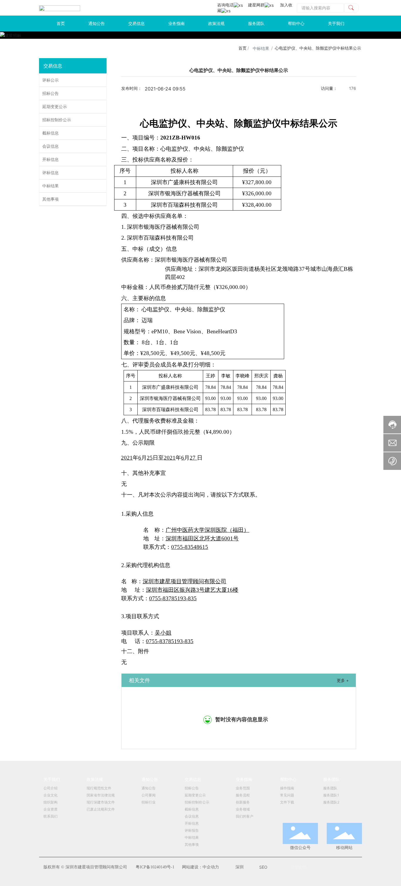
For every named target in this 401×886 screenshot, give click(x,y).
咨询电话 (225, 4)
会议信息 (50, 146)
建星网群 (256, 4)
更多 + (343, 680)
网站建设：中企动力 (200, 867)
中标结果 (261, 48)
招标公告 (50, 93)
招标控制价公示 (56, 119)
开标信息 (50, 159)
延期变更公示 (54, 106)
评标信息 (50, 172)
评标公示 (50, 80)
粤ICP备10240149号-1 (155, 867)
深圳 (239, 867)
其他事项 (50, 198)
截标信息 (50, 132)
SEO (263, 867)
